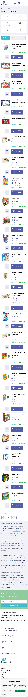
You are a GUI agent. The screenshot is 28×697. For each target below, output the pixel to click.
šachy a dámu (9, 533)
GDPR (2, 676)
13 (21, 517)
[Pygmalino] (3, 8)
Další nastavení (14, 693)
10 (12, 517)
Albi (22, 565)
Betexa (3, 567)
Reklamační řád (5, 678)
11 (15, 517)
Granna (3, 543)
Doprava (3, 672)
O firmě (3, 668)
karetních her (16, 531)
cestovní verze (5, 536)
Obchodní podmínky (6, 670)
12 (18, 517)
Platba (3, 674)
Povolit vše (20, 691)
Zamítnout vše (7, 691)
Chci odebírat (14, 605)
